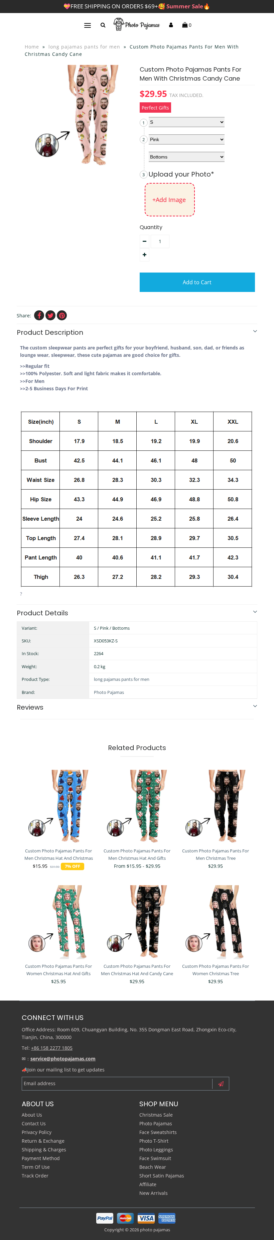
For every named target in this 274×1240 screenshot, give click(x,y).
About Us (32, 1115)
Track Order (35, 1175)
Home (32, 46)
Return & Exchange (43, 1141)
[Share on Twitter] (50, 315)
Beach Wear (152, 1167)
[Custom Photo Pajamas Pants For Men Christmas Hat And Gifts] (137, 806)
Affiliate (147, 1184)
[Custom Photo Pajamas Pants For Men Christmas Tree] (215, 806)
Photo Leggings (156, 1149)
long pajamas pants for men (84, 46)
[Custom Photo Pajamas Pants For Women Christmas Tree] (215, 922)
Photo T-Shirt (153, 1141)
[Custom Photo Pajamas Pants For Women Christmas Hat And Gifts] (58, 922)
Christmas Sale (156, 1115)
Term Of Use (36, 1167)
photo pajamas (155, 1230)
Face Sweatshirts (158, 1132)
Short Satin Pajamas (161, 1175)
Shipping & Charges (44, 1149)
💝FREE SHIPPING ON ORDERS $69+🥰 (136, 6)
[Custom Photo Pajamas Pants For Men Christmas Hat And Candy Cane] (137, 922)
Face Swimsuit (155, 1158)
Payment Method (41, 1158)
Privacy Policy (36, 1132)
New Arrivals (153, 1193)
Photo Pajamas (109, 692)
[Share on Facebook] (39, 315)
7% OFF (72, 866)
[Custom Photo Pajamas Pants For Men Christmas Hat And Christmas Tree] (58, 806)
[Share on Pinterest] (62, 315)
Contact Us (34, 1123)
